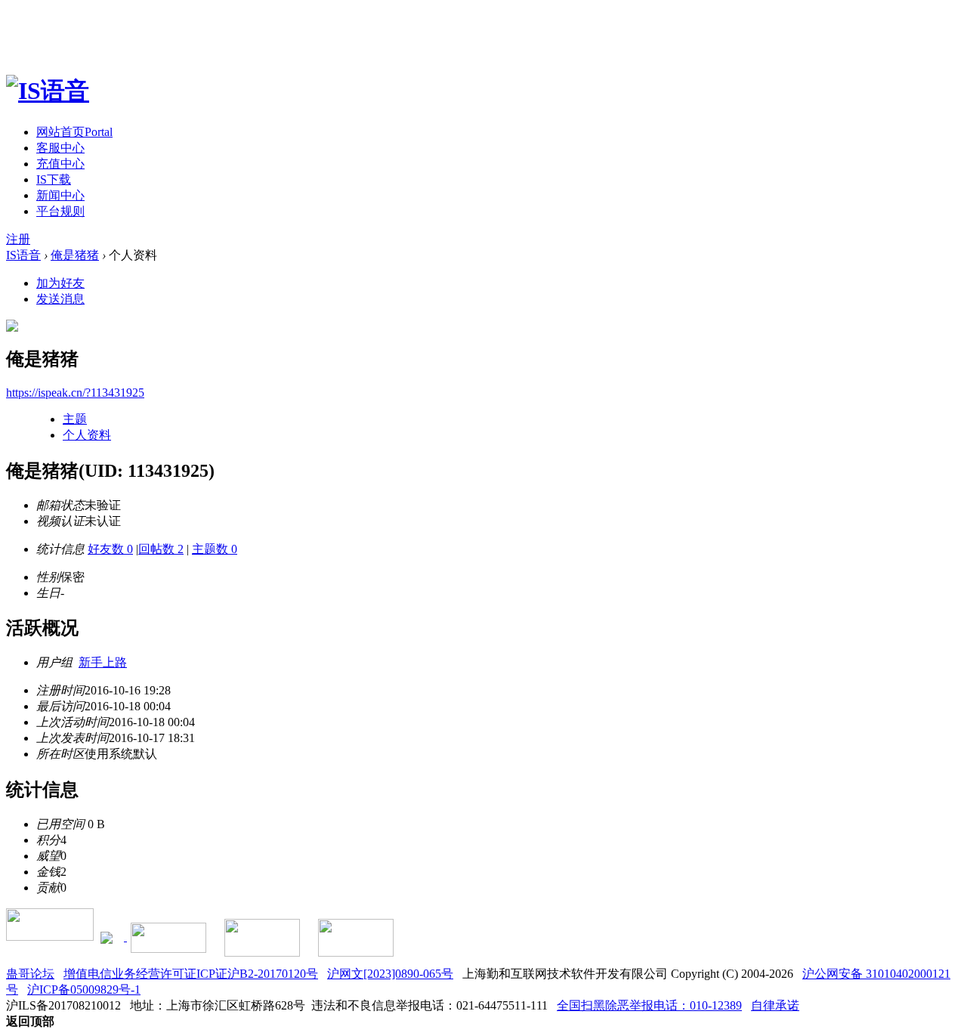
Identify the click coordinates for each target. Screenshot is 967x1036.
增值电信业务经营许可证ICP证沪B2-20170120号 (190, 973)
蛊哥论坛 (30, 973)
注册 (18, 239)
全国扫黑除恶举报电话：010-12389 (649, 1005)
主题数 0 (214, 549)
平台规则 (60, 211)
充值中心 (60, 163)
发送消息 (60, 298)
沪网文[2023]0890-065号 (390, 973)
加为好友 (60, 283)
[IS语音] (47, 90)
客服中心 (60, 147)
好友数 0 (110, 549)
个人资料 (87, 434)
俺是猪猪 (75, 255)
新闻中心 (60, 195)
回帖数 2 (161, 549)
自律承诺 (775, 1005)
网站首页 (74, 131)
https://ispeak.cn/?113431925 (75, 392)
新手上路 (103, 662)
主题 (75, 419)
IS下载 (53, 179)
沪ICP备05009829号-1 (84, 989)
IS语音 (23, 255)
